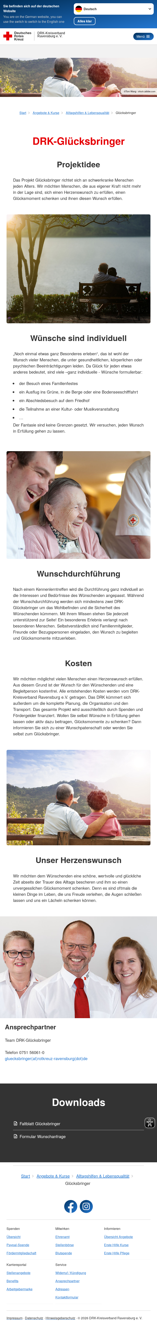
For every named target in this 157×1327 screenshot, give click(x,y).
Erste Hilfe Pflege (116, 1253)
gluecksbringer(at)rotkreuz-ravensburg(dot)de (46, 1058)
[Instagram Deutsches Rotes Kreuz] (86, 1206)
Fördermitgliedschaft (21, 1253)
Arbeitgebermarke (20, 1289)
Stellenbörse (64, 1245)
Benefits (12, 1281)
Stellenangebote (18, 1272)
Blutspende (63, 1253)
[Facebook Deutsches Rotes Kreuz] (70, 1206)
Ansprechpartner (67, 1281)
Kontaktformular (66, 1297)
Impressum (14, 1318)
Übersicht (13, 1236)
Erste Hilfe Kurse (116, 1245)
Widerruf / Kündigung (70, 1272)
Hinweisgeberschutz (60, 1318)
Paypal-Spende (18, 1245)
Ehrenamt (62, 1236)
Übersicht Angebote (118, 1236)
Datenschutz (34, 1318)
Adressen (62, 1289)
